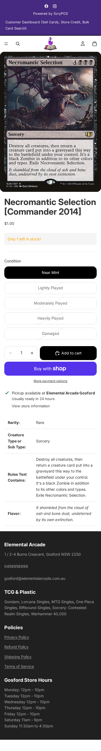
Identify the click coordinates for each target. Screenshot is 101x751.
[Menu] (6, 44)
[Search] (18, 44)
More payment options (50, 381)
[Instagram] (55, 6)
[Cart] (94, 44)
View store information (31, 406)
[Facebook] (46, 6)
